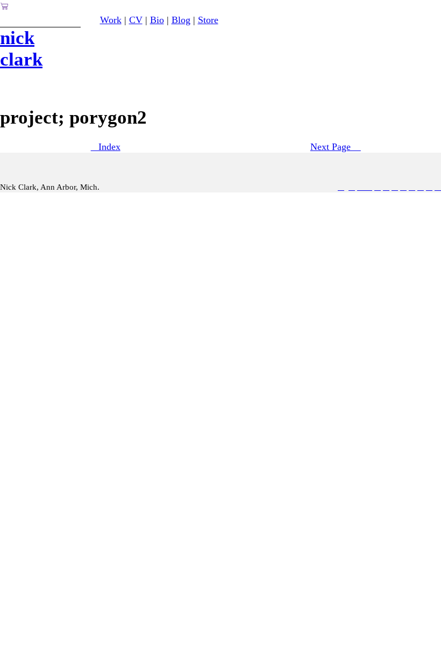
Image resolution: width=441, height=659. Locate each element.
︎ (438, 187)
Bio (157, 20)
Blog (181, 20)
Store (208, 20)
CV (136, 20)
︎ (395, 187)
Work (111, 20)
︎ (429, 187)
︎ (341, 187)
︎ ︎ (364, 187)
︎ (351, 187)
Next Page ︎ (335, 146)
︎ (412, 187)
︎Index (105, 146)
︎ (377, 187)
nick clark (21, 48)
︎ (5, 6)
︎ (386, 187)
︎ (403, 187)
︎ (420, 187)
